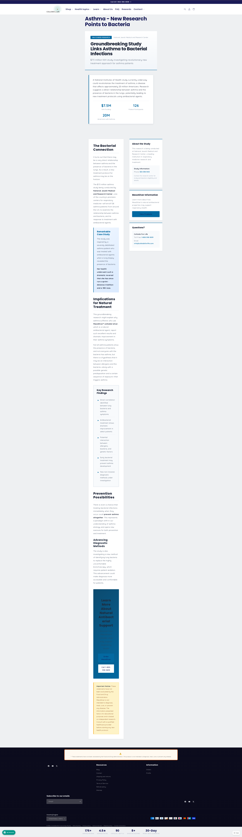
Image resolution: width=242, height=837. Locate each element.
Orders (148, 769)
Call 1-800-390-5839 (106, 668)
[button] (69, 9)
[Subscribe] (80, 801)
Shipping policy (108, 825)
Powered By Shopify (65, 825)
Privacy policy (87, 825)
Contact (99, 773)
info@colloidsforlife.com (144, 243)
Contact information (120, 825)
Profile (148, 773)
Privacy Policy (101, 780)
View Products (146, 214)
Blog (98, 769)
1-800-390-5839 (147, 237)
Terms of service (97, 825)
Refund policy (101, 787)
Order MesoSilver (106, 657)
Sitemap (99, 790)
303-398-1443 (145, 172)
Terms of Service (102, 783)
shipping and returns (103, 776)
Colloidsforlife (55, 825)
